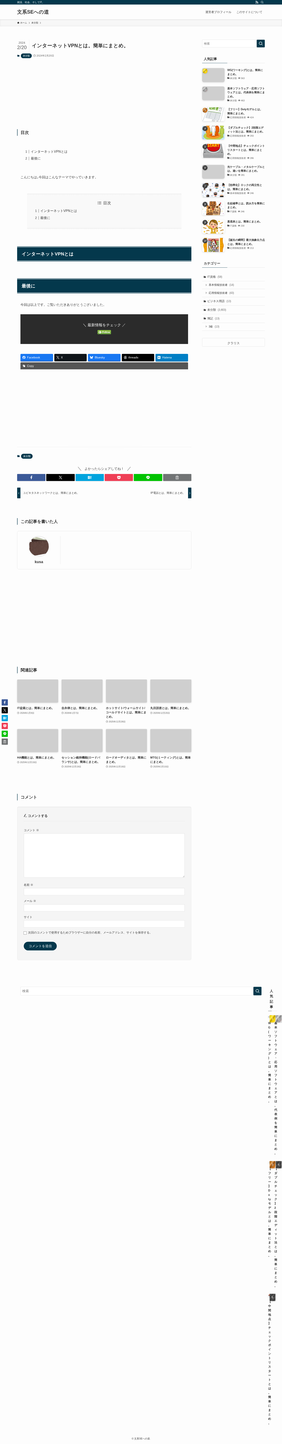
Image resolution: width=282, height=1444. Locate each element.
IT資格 (214, 276)
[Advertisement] (104, 94)
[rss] (256, 2)
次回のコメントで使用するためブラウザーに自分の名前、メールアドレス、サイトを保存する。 (90, 932)
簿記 (213, 318)
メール (30, 901)
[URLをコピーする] (177, 477)
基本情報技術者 (221, 284)
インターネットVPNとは (49, 151)
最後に (36, 158)
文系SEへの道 (33, 11)
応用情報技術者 (221, 292)
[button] (31, 477)
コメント (31, 830)
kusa (39, 562)
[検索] (262, 2)
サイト (28, 917)
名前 (28, 884)
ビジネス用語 (219, 301)
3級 (214, 326)
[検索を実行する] (261, 43)
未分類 (26, 55)
